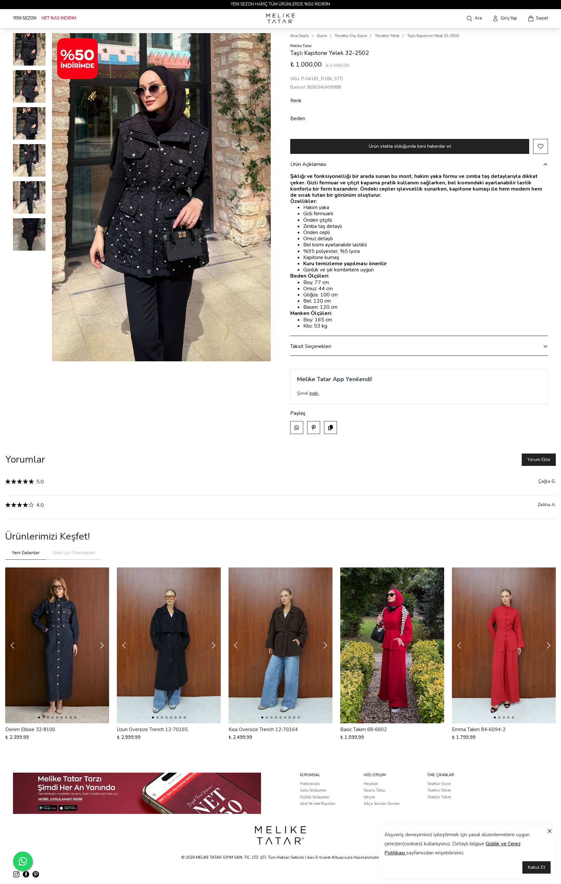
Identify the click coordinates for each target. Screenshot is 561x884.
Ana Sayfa (299, 35)
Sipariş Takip (374, 790)
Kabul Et (536, 867)
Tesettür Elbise (439, 790)
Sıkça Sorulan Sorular (382, 803)
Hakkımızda (310, 783)
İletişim (369, 797)
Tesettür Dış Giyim (351, 35)
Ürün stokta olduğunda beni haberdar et (410, 146)
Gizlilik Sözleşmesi (314, 797)
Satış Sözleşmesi (313, 790)
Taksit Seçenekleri (310, 346)
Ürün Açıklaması (308, 164)
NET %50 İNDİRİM (59, 18)
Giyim (322, 35)
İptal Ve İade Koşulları (317, 803)
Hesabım (371, 783)
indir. (314, 393)
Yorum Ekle (538, 459)
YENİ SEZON (24, 18)
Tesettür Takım (439, 797)
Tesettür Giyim (439, 783)
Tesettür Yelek (387, 35)
